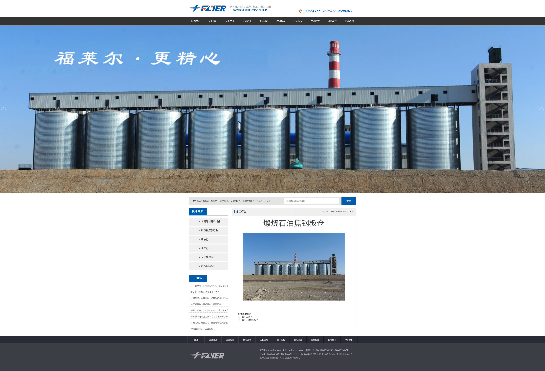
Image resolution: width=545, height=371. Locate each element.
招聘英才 (332, 21)
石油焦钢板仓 (252, 320)
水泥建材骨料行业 (210, 221)
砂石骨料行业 (208, 266)
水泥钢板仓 (224, 201)
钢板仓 (206, 201)
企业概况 (212, 21)
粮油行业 (205, 239)
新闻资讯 (246, 21)
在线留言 (315, 21)
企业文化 (229, 21)
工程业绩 (264, 21)
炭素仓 (249, 317)
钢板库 (214, 201)
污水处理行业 (208, 257)
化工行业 (205, 248)
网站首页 (195, 21)
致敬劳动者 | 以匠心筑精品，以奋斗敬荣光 (210, 310)
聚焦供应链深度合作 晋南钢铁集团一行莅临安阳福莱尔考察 (217, 316)
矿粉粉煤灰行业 (209, 230)
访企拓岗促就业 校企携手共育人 (205, 292)
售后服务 (298, 21)
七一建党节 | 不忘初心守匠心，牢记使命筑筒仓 (211, 286)
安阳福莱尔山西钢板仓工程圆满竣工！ (208, 304)
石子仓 (268, 201)
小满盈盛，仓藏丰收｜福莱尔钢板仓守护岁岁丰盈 (213, 298)
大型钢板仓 (236, 201)
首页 (196, 340)
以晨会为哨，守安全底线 (202, 329)
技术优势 (281, 21)
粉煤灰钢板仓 (249, 201)
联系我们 (349, 21)
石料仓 (260, 201)
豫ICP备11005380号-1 (290, 358)
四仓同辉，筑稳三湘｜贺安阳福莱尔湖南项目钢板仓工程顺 (217, 323)
